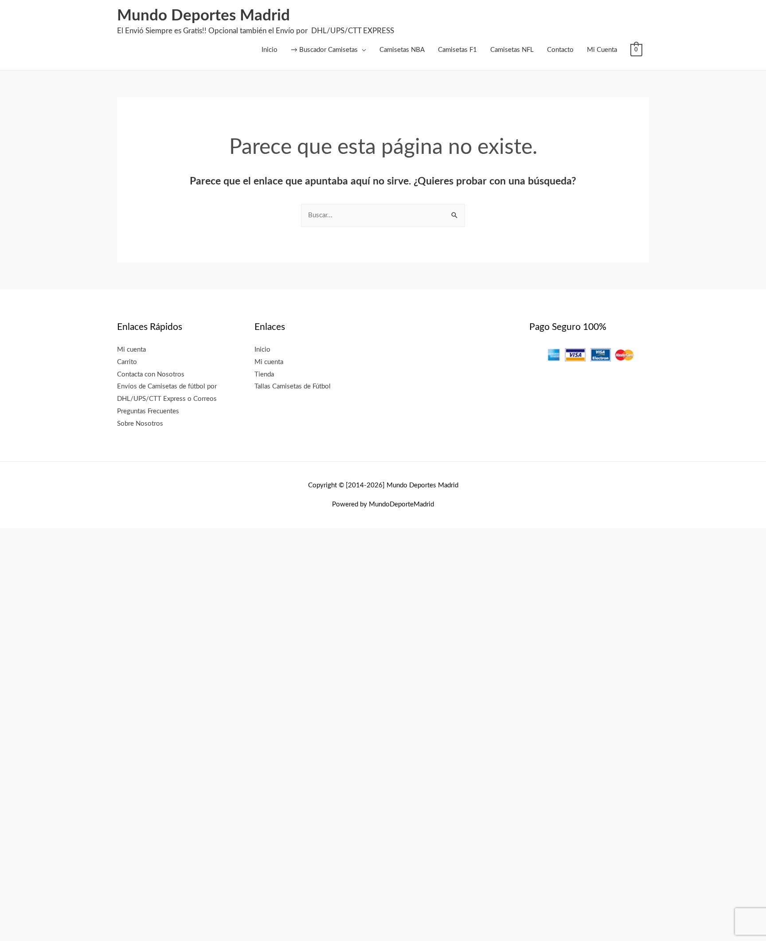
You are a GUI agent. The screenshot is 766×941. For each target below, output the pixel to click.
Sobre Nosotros (140, 423)
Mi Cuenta (602, 50)
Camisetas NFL (512, 50)
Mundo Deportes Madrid (203, 16)
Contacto (560, 50)
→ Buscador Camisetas (324, 50)
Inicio (269, 50)
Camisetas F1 (457, 50)
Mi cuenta (131, 349)
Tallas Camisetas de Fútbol (292, 386)
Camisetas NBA (402, 50)
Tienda (264, 374)
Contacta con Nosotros (150, 374)
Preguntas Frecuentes (148, 411)
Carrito (127, 362)
